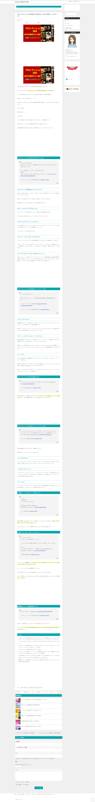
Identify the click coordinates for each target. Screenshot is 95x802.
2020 (21, 687)
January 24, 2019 (33, 511)
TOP (20, 794)
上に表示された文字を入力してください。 (23, 764)
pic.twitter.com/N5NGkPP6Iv (26, 305)
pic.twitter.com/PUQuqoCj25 (45, 434)
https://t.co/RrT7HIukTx (42, 303)
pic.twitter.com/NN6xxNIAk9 (40, 507)
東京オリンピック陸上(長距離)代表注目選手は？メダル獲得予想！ (31, 715)
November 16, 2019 (45, 309)
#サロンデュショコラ (35, 434)
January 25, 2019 (38, 438)
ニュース (19, 20)
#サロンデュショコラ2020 (36, 611)
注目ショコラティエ (39, 687)
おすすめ (25, 687)
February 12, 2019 (35, 554)
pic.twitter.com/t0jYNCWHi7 (40, 550)
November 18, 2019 (45, 615)
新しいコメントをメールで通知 (22, 781)
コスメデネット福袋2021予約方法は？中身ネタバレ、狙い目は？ (31, 726)
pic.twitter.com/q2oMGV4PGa (29, 175)
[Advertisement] (38, 54)
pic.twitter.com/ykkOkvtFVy (47, 611)
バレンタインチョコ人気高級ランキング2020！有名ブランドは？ (31, 710)
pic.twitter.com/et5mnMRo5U (28, 383)
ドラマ (67, 20)
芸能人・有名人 (68, 28)
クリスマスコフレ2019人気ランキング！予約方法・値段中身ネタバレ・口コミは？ (34, 699)
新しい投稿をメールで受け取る (22, 784)
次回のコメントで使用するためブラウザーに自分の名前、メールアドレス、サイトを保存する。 (35, 758)
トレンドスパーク (22, 2)
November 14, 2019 (45, 179)
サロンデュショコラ (31, 687)
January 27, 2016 (37, 387)
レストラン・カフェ (69, 25)
